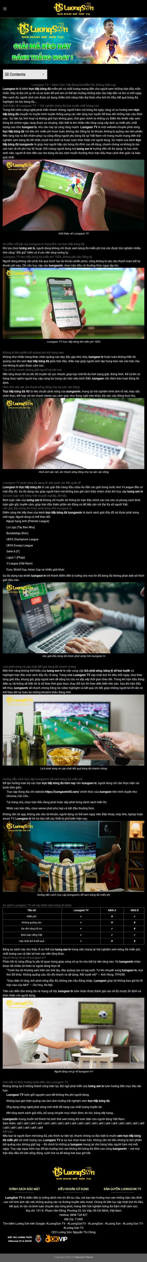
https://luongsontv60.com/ (62, 791)
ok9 (19, 1123)
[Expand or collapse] (43, 74)
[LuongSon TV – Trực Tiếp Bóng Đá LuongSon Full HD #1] (73, 9)
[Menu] (5, 8)
